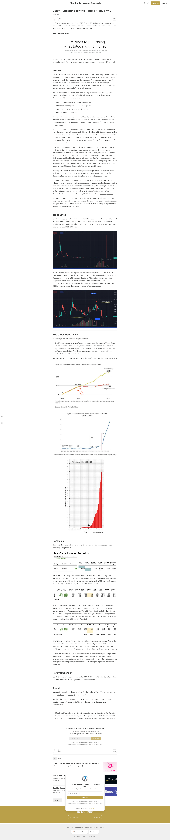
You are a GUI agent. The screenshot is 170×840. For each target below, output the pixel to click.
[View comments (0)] (69, 770)
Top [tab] (55, 758)
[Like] (54, 18)
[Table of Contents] (2, 420)
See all (56, 800)
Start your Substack (80, 832)
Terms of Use (93, 801)
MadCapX (71, 695)
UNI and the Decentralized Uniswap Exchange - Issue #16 (76, 763)
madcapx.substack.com (83, 28)
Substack (76, 836)
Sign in (164, 3)
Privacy (86, 827)
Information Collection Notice (84, 803)
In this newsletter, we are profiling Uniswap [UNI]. (68, 766)
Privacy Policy (98, 803)
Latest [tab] (59, 758)
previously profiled (106, 194)
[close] (102, 776)
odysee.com (86, 88)
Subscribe (155, 3)
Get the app (93, 832)
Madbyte (60, 695)
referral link (90, 679)
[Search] (144, 3)
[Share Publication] (148, 3)
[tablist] (57, 758)
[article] (85, 767)
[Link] (50, 33)
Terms (91, 827)
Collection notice (99, 827)
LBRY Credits (58, 74)
